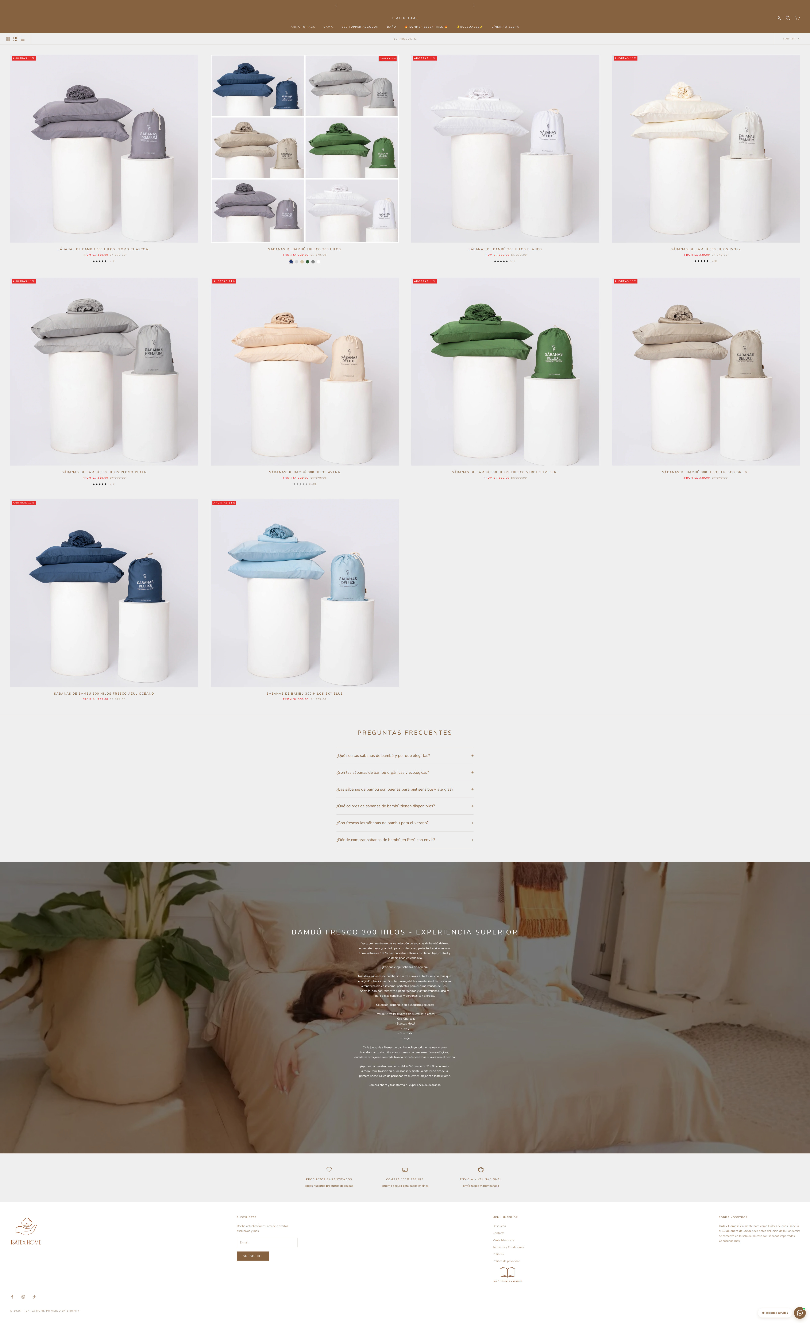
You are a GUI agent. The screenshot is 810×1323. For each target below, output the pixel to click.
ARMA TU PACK (303, 26)
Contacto (499, 1233)
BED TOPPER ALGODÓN (360, 26)
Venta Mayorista (503, 1240)
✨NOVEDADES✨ (469, 26)
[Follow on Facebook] (12, 1297)
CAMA (328, 26)
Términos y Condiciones (508, 1247)
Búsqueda (499, 1226)
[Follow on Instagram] (23, 1297)
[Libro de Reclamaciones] (508, 1275)
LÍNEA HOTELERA (505, 26)
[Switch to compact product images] (22, 39)
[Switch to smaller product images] (15, 39)
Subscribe (253, 1256)
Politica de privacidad (506, 1261)
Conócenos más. (729, 1241)
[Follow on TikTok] (34, 1297)
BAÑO (391, 26)
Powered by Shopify (63, 1310)
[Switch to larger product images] (8, 39)
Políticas (498, 1254)
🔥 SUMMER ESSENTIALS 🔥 (426, 26)
